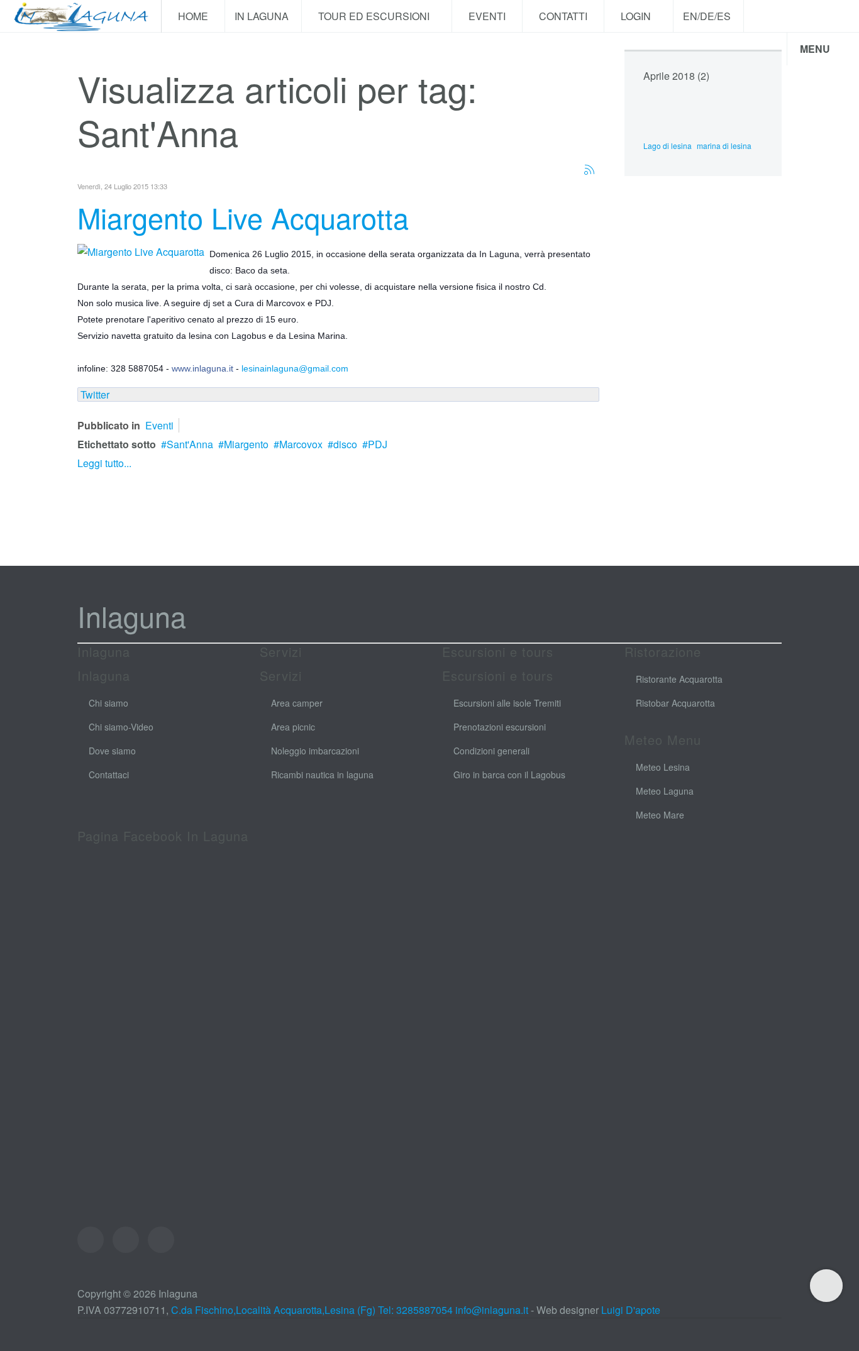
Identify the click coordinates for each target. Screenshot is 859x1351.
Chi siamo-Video (121, 726)
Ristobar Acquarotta (675, 703)
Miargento (246, 444)
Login (637, 16)
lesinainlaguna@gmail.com (294, 368)
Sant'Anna (190, 444)
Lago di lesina (667, 145)
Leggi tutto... (104, 463)
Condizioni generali (491, 750)
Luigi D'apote (630, 1310)
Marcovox (301, 444)
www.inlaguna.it (202, 368)
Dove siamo (112, 750)
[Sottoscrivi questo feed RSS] (589, 170)
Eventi (487, 16)
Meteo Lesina (663, 767)
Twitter (94, 394)
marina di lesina (724, 145)
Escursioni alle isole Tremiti (507, 703)
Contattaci (109, 774)
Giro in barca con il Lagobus (509, 774)
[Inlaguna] (80, 16)
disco (345, 444)
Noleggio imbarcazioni (315, 750)
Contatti (563, 16)
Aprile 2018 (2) (676, 76)
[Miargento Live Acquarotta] (140, 250)
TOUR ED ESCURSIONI (375, 16)
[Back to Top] (826, 1285)
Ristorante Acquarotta (679, 679)
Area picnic (293, 726)
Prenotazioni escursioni (499, 726)
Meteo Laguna (665, 791)
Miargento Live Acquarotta (243, 217)
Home (193, 16)
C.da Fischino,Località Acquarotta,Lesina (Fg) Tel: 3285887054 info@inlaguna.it (349, 1310)
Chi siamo (108, 703)
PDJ (377, 444)
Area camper (297, 703)
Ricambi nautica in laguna (322, 774)
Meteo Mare (660, 814)
